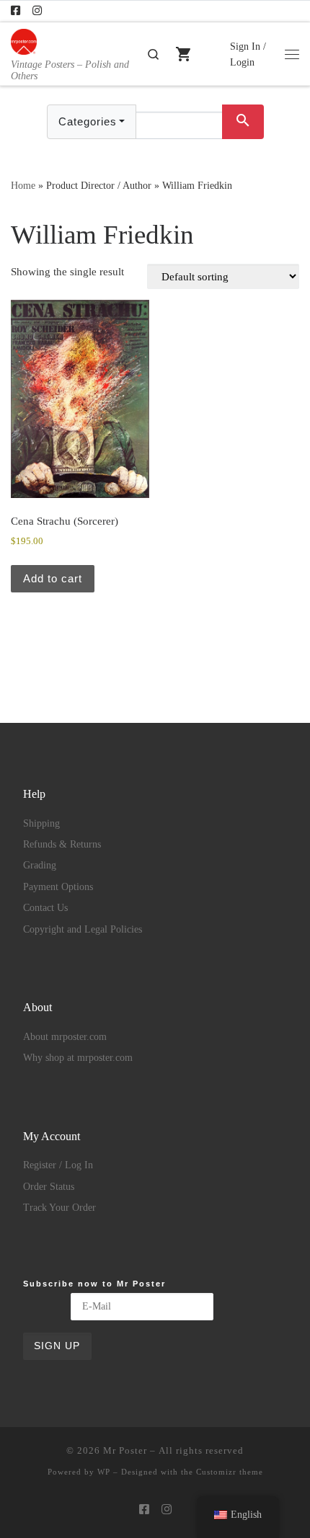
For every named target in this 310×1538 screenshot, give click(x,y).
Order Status (48, 1186)
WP (103, 1471)
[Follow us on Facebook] (15, 11)
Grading (39, 865)
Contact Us (45, 907)
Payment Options (58, 886)
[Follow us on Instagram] (37, 11)
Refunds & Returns (62, 844)
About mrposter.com (65, 1036)
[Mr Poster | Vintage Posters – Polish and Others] (24, 40)
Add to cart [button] (52, 578)
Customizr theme (229, 1471)
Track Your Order (59, 1207)
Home (23, 185)
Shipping (41, 823)
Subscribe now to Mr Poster (94, 1283)
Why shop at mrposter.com (78, 1057)
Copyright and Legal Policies (82, 929)
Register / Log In (58, 1165)
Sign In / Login (248, 54)
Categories (87, 121)
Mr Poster (125, 1450)
